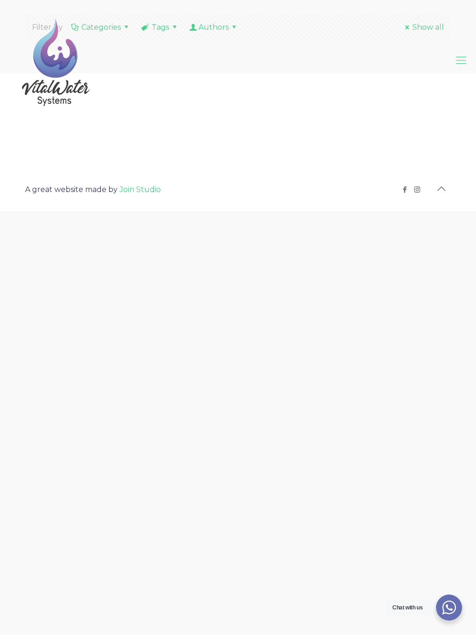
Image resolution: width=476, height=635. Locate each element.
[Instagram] (417, 189)
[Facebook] (405, 189)
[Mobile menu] (461, 60)
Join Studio (140, 189)
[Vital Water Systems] (55, 60)
